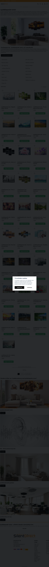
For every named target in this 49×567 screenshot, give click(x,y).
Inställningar (29, 287)
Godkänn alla (19, 287)
